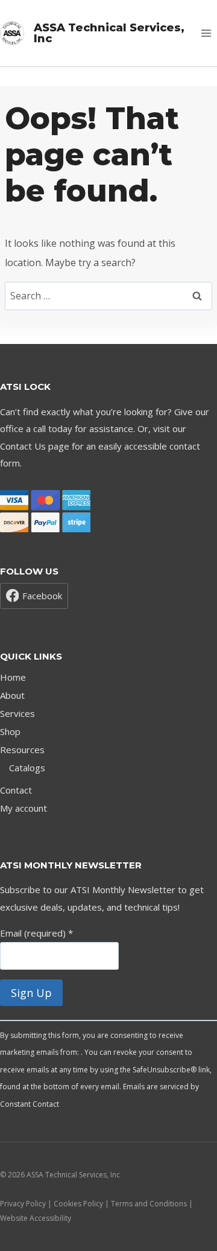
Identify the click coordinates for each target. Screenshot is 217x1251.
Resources (22, 749)
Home (13, 677)
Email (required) (36, 933)
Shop (10, 731)
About (12, 695)
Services (17, 713)
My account (23, 808)
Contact (16, 790)
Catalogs (27, 768)
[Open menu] (206, 33)
